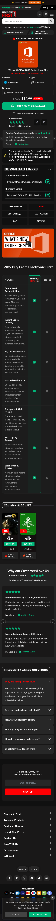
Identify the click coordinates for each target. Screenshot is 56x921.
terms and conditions (28, 908)
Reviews (41, 221)
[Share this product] (37, 122)
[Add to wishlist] (44, 122)
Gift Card (9, 856)
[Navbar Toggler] (52, 14)
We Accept (28, 888)
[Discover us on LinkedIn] (47, 878)
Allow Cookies (40, 914)
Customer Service (14, 826)
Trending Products (14, 820)
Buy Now (10, 544)
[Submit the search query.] (51, 21)
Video (41, 206)
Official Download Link (17, 175)
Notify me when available (30, 105)
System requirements (15, 213)
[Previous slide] (3, 621)
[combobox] (44, 7)
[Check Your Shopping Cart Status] (45, 14)
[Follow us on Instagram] (24, 878)
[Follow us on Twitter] (17, 878)
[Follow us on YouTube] (32, 878)
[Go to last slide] (2, 139)
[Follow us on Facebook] (9, 878)
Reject (15, 914)
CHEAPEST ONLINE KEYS (26, 27)
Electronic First (12, 814)
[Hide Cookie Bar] (52, 897)
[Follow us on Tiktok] (39, 878)
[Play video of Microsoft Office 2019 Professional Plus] (28, 243)
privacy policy (31, 905)
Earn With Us (11, 844)
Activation (41, 213)
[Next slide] (54, 139)
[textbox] (44, 7)
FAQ (15, 221)
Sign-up (28, 791)
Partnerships (11, 850)
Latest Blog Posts (14, 832)
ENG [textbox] (52, 7)
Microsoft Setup (13, 188)
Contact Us (10, 838)
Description (15, 206)
